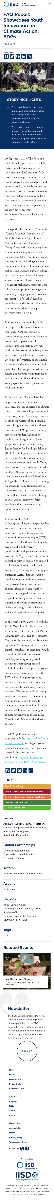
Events (12, 1074)
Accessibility (15, 1128)
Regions (13, 1101)
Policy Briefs (15, 1084)
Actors (12, 1096)
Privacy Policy (15, 1137)
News (11, 1070)
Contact (13, 1115)
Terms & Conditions (18, 1142)
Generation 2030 (17, 1089)
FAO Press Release (35, 762)
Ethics (12, 1133)
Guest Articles (15, 1079)
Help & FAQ (14, 1123)
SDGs (11, 1106)
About (12, 1110)
